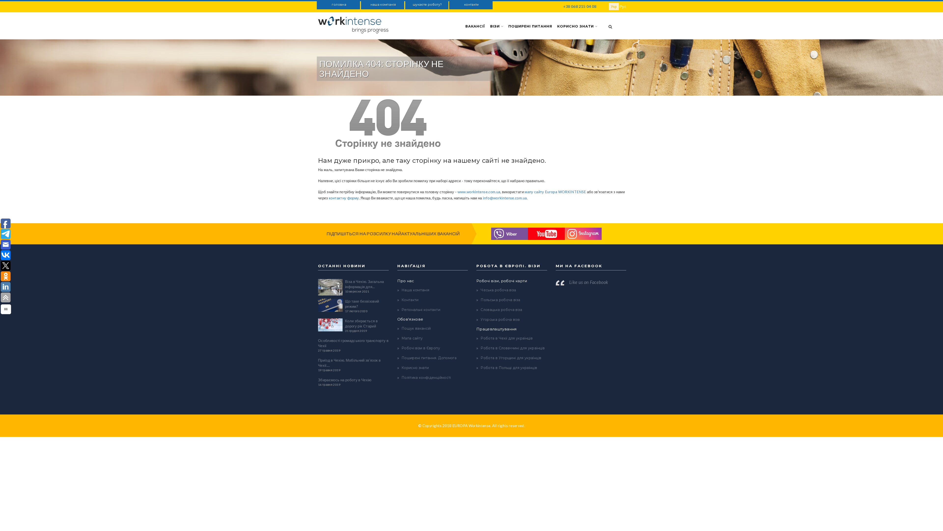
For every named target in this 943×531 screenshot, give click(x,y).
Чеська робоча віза (498, 290)
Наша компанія (416, 290)
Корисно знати (576, 26)
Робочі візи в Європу (421, 348)
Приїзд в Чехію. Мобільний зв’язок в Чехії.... (349, 363)
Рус (623, 6)
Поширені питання (530, 26)
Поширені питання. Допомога (429, 358)
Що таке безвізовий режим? (362, 304)
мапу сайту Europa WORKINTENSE (555, 192)
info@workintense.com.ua (505, 198)
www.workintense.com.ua (479, 192)
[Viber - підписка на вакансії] (509, 233)
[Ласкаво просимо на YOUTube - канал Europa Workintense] (546, 233)
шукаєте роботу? (427, 4)
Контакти (410, 300)
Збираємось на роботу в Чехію (345, 380)
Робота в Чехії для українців (507, 338)
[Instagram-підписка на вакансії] (583, 233)
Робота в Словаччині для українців (513, 348)
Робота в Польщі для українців (509, 368)
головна (339, 4)
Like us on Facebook (588, 282)
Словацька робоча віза (501, 310)
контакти (471, 4)
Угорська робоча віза (500, 319)
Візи (495, 26)
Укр (614, 6)
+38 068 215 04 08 (579, 6)
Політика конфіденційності (426, 377)
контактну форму (344, 198)
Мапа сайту (412, 338)
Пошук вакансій (416, 328)
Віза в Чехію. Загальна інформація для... (364, 284)
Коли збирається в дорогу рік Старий (361, 323)
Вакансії (475, 26)
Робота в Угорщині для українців (511, 358)
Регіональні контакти (421, 310)
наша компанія (383, 4)
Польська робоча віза (500, 300)
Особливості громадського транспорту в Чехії (353, 343)
